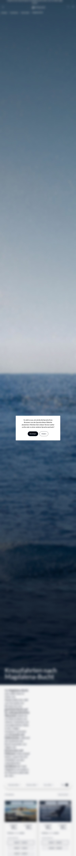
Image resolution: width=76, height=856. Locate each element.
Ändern (44, 434)
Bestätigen (33, 434)
